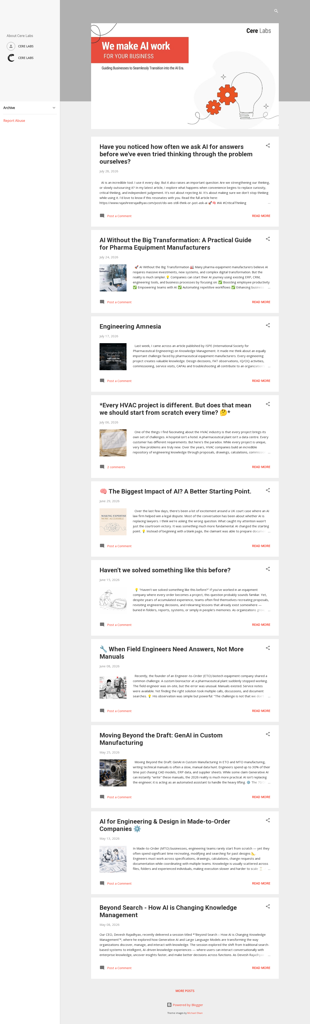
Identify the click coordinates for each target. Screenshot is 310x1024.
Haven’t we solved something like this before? (165, 570)
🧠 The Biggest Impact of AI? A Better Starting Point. (175, 491)
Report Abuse (14, 120)
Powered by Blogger (187, 1005)
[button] (267, 146)
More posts (184, 991)
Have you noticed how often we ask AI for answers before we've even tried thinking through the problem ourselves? (176, 154)
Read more (261, 216)
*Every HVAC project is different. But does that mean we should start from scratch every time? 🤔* (175, 408)
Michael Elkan (195, 1013)
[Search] (276, 11)
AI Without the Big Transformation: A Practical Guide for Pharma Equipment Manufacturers (175, 243)
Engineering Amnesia (130, 326)
